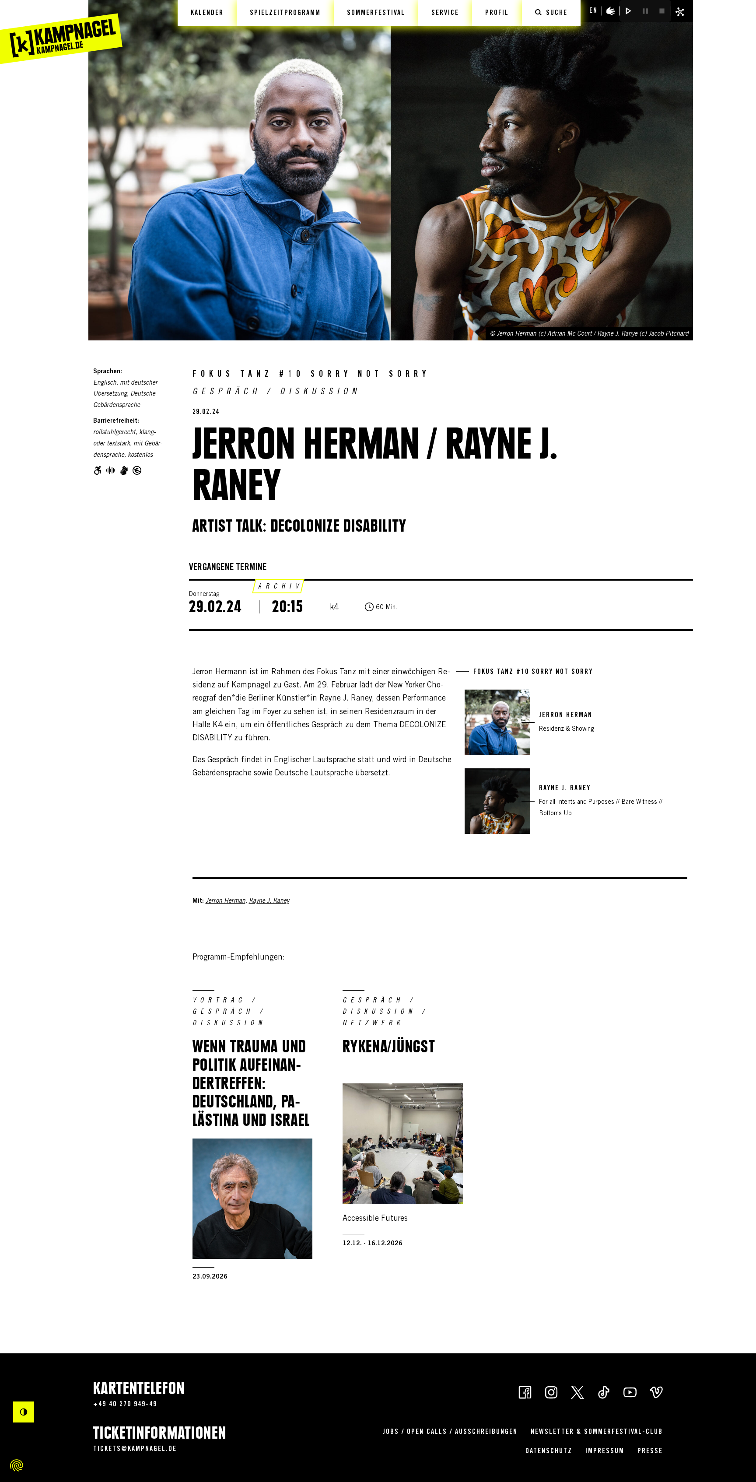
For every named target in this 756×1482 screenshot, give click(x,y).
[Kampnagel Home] (61, 32)
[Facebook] (525, 1391)
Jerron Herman (225, 901)
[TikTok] (603, 1391)
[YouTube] (630, 1391)
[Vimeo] (656, 1391)
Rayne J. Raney (269, 901)
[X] (577, 1391)
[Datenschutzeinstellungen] (17, 1465)
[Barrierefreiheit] (611, 11)
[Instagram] (551, 1391)
